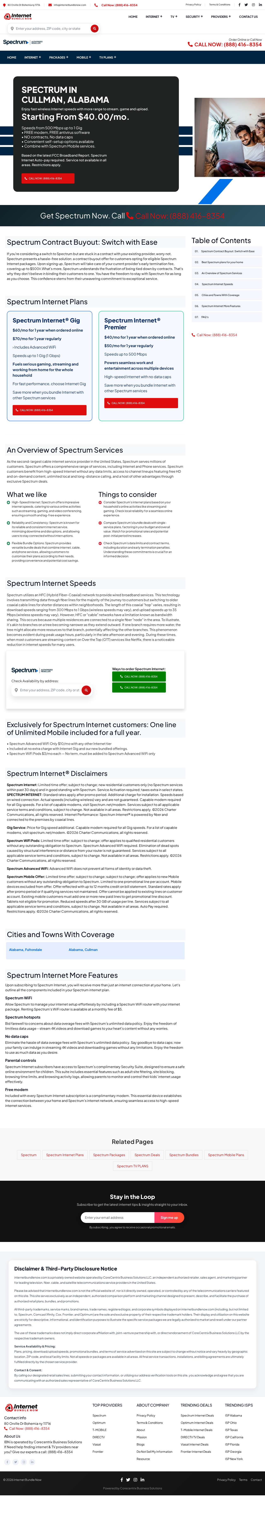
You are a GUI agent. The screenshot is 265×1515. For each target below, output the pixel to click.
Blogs (141, 1444)
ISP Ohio (231, 1422)
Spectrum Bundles (184, 1155)
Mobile (82, 57)
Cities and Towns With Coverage (217, 295)
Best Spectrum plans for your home (219, 262)
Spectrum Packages (109, 1155)
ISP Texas (231, 1430)
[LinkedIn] (32, 1462)
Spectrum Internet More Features (217, 306)
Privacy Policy (193, 4)
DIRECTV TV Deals (193, 1437)
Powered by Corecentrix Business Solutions (132, 1488)
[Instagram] (24, 1462)
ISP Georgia (233, 1451)
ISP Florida (232, 1444)
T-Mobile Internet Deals (196, 1430)
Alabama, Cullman (83, 949)
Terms (243, 1479)
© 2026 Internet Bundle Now (22, 1479)
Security (193, 16)
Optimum (99, 1422)
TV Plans (106, 57)
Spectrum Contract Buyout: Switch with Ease (224, 251)
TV (172, 16)
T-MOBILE (100, 1430)
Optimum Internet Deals (197, 1422)
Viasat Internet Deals (194, 1444)
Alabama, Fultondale (25, 949)
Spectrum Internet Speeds (214, 284)
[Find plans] (95, 28)
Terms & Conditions (219, 4)
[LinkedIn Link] (260, 4)
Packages (57, 57)
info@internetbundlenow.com (70, 5)
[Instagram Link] (253, 4)
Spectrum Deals (147, 1155)
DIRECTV (99, 1437)
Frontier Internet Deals (196, 1451)
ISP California (234, 1437)
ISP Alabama (233, 1415)
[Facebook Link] (239, 4)
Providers (219, 16)
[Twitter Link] (246, 4)
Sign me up (169, 1217)
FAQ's (201, 317)
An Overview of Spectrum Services (218, 273)
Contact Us (248, 16)
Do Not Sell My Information (154, 1451)
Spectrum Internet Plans (65, 1155)
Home (133, 16)
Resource (143, 1459)
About (141, 1430)
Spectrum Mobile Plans (226, 1155)
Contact (256, 1479)
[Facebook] (7, 1462)
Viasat (97, 1444)
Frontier (98, 1451)
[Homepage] (22, 1407)
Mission (142, 1437)
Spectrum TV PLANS (132, 1166)
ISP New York (234, 1459)
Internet (152, 16)
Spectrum (29, 1155)
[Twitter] (15, 1462)
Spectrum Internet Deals (197, 1415)
